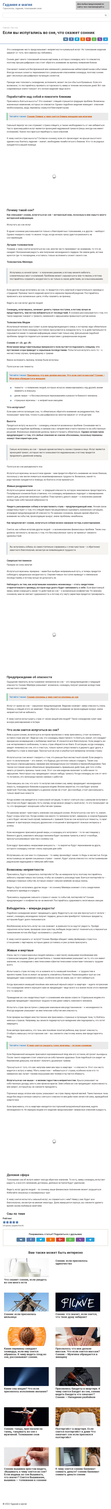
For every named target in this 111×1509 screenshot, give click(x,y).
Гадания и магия (17, 4)
